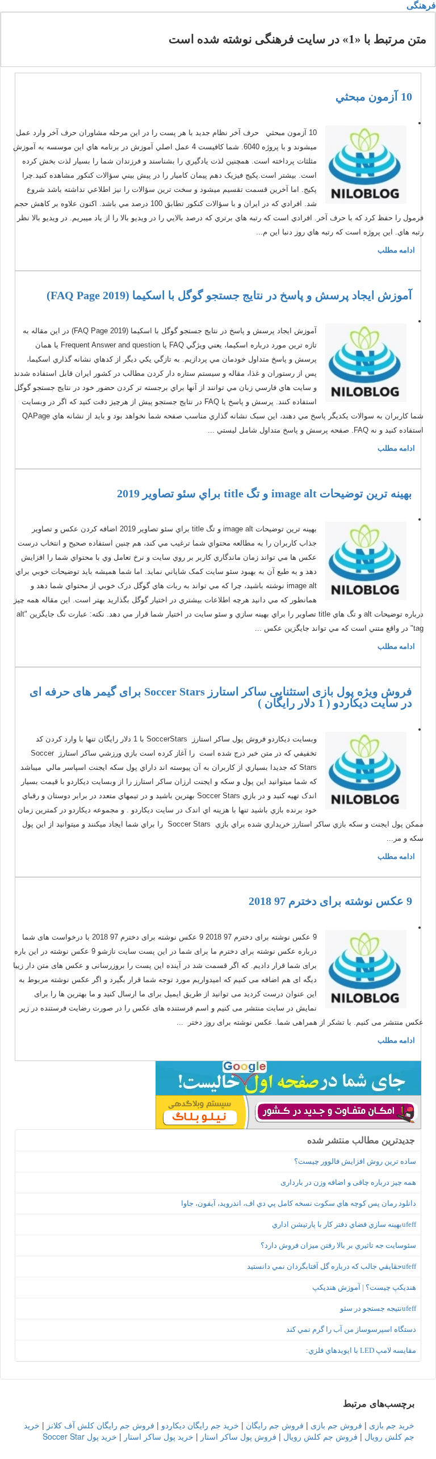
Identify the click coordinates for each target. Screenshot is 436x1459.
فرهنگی (421, 5)
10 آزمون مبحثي (374, 96)
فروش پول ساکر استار (238, 1436)
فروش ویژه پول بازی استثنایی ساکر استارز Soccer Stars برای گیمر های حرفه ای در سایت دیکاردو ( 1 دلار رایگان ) (221, 697)
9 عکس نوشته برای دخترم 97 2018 (330, 901)
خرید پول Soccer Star (80, 1436)
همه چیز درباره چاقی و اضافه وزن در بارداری (348, 1182)
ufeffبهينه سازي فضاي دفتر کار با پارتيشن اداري (344, 1224)
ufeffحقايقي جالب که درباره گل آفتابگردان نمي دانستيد (331, 1266)
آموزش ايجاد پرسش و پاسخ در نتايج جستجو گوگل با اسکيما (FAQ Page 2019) (229, 295)
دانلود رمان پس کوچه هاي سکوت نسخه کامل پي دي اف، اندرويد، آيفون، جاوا (298, 1203)
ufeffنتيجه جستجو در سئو (378, 1308)
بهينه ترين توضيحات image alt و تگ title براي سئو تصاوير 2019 (264, 493)
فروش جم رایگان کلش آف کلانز (100, 1425)
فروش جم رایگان (275, 1425)
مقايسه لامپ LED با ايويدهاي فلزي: (361, 1350)
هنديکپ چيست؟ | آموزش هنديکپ (364, 1287)
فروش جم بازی (336, 1425)
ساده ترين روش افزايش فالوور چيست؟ (355, 1161)
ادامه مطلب (396, 250)
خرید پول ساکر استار (159, 1436)
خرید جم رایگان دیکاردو (200, 1425)
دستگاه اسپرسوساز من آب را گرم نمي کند (351, 1329)
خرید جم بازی (391, 1425)
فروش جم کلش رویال (320, 1436)
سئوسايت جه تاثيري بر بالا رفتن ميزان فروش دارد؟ (338, 1245)
